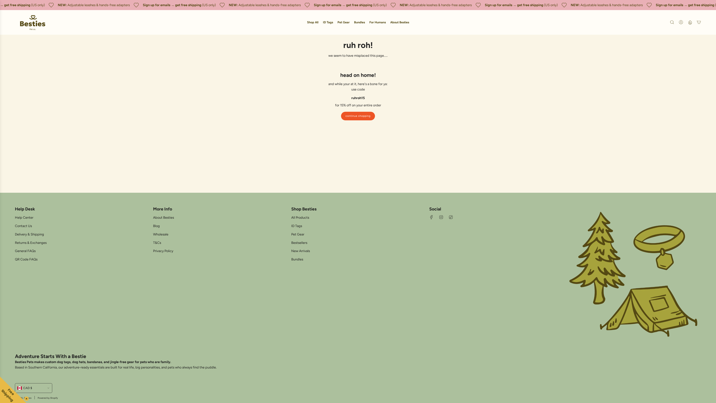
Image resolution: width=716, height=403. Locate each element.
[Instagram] (441, 217)
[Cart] (698, 22)
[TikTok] (450, 217)
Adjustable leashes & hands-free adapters (92, 5)
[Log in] (680, 22)
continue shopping (358, 116)
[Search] (672, 22)
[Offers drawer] (689, 22)
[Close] (25, 397)
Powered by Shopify (48, 398)
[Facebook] (431, 217)
